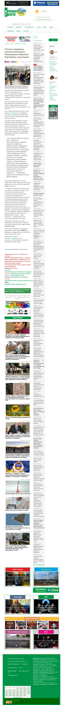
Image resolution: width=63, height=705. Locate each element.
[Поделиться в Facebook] (5, 62)
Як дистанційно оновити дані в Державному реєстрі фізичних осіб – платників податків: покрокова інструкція (38, 352)
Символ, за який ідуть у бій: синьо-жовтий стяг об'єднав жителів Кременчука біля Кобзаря (38, 364)
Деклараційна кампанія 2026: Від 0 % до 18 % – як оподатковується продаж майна (38, 386)
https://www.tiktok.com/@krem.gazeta (15, 284)
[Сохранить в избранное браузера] (17, 62)
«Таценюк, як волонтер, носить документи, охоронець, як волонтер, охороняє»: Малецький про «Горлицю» (46, 607)
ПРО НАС (26, 31)
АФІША (51, 27)
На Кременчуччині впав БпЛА (46, 581)
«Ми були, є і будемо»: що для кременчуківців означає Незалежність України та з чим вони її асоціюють (17, 475)
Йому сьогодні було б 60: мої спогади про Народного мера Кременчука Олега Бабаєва (53, 65)
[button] (7, 578)
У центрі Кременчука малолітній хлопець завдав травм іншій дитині (38, 402)
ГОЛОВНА (10, 27)
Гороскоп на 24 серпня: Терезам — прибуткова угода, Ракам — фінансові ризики (38, 223)
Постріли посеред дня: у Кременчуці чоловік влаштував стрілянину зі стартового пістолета (38, 513)
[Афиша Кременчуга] (32, 618)
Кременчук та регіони (20, 43)
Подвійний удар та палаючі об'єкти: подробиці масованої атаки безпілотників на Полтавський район (38, 524)
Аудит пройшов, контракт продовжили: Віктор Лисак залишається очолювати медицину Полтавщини (18, 436)
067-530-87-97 (25, 664)
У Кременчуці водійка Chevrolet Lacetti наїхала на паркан (38, 302)
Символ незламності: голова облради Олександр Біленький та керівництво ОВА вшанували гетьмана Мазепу (17, 378)
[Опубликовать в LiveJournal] (10, 62)
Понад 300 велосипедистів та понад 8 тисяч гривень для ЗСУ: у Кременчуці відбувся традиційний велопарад (17, 456)
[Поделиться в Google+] (8, 62)
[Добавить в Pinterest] (12, 62)
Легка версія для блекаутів (43, 19)
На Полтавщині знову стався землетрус (18, 493)
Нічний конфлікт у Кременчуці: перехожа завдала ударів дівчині (38, 342)
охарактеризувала (14, 113)
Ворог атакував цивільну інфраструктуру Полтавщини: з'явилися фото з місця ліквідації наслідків (38, 443)
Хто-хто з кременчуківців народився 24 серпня (17, 418)
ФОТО (39, 27)
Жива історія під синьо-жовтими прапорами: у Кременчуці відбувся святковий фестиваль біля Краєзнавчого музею (16, 548)
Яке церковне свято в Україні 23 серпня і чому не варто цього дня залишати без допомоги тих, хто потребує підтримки (38, 430)
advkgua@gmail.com (13, 675)
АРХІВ (18, 31)
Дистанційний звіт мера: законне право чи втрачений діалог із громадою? (38, 411)
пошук (53, 40)
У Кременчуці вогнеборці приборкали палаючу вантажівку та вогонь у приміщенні (38, 186)
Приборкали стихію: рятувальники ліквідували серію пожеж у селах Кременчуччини (38, 156)
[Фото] (46, 631)
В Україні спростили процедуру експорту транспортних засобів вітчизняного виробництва (38, 333)
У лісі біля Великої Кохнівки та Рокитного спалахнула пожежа (38, 453)
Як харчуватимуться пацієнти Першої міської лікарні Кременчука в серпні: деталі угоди (38, 293)
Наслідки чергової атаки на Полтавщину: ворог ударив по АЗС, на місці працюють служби (17, 528)
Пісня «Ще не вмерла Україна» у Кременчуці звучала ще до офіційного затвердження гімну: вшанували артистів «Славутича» (17, 357)
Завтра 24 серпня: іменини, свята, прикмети (38, 256)
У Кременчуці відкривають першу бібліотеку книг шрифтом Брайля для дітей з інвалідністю (38, 548)
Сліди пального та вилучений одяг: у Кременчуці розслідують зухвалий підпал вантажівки (38, 477)
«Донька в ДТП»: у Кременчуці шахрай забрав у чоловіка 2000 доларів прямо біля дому (38, 283)
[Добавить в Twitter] (15, 62)
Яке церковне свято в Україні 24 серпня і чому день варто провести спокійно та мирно (38, 213)
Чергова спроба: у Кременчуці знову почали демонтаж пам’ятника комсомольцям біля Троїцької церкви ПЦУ (17, 398)
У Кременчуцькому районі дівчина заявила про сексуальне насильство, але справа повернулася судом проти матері (38, 312)
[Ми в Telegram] (46, 590)
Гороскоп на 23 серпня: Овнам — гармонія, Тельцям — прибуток (38, 421)
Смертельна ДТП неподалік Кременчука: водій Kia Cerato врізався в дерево (38, 559)
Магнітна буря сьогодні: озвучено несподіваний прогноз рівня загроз (38, 48)
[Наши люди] (17, 597)
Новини (12, 43)
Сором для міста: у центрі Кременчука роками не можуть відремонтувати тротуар (18, 642)
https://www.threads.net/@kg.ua (19, 277)
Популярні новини (38, 40)
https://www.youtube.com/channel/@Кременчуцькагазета (21, 280)
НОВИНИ (18, 27)
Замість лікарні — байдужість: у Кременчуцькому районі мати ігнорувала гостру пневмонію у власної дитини (38, 536)
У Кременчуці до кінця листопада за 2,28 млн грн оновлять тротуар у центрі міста (38, 487)
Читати (53, 107)
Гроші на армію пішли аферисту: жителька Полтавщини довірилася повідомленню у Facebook (38, 234)
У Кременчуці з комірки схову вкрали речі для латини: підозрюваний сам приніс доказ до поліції (38, 375)
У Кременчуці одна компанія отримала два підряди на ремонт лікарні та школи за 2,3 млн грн (38, 323)
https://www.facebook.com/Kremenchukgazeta (18, 272)
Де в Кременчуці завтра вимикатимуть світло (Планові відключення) (38, 274)
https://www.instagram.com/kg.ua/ (21, 273)
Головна (7, 43)
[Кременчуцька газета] (18, 12)
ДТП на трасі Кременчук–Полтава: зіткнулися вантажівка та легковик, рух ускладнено (38, 265)
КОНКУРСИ (10, 31)
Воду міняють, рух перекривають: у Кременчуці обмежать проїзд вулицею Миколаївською (38, 133)
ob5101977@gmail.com (14, 664)
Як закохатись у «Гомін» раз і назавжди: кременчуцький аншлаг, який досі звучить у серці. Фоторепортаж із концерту (46, 642)
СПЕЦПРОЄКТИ (29, 27)
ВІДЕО (45, 27)
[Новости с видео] (46, 597)
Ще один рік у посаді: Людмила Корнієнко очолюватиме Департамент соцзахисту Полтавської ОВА (17, 336)
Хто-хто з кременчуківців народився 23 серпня (38, 395)
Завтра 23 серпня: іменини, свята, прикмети (38, 460)
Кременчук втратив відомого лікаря (16, 510)
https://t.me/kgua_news (17, 275)
